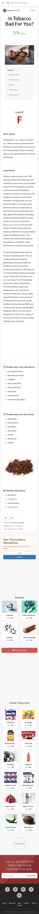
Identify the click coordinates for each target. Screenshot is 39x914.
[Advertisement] (19, 339)
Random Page (21, 650)
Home (4, 903)
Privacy (34, 903)
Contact (26, 903)
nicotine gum (13, 507)
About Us (12, 903)
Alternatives (14, 95)
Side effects (14, 90)
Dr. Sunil (17, 10)
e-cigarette (12, 499)
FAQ (19, 903)
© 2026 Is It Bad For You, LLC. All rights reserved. (19, 912)
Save (33, 10)
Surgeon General (13, 225)
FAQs (12, 85)
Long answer (14, 80)
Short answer (14, 75)
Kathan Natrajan (18, 523)
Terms (19, 905)
